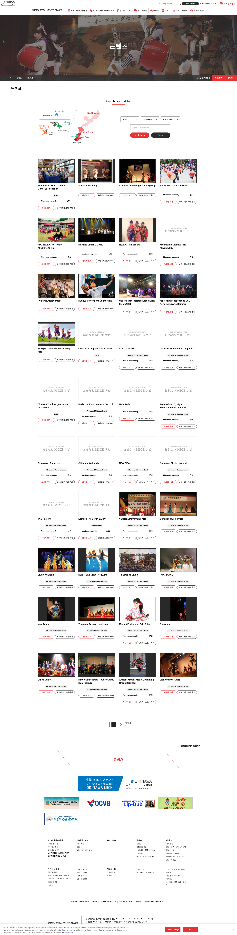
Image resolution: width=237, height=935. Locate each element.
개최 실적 (80, 876)
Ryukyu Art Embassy (49, 463)
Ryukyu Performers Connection (95, 301)
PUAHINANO (166, 575)
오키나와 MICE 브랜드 (57, 856)
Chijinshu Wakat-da (88, 463)
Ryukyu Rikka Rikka (129, 245)
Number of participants (148, 120)
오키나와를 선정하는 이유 (58, 853)
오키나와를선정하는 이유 (103, 10)
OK (190, 930)
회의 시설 (80, 844)
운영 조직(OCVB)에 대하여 (176, 869)
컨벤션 (109, 875)
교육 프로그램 (82, 879)
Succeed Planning (88, 185)
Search (141, 135)
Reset (160, 135)
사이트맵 (169, 879)
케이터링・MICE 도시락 (175, 856)
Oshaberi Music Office (171, 519)
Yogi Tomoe (44, 624)
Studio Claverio (46, 575)
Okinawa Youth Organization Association (53, 406)
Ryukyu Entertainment (49, 301)
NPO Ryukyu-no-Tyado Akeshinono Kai (50, 246)
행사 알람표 (52, 850)
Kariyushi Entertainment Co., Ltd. (96, 404)
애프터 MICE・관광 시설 (145, 856)
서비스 (167, 10)
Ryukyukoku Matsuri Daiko (174, 185)
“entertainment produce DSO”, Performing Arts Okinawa (176, 302)
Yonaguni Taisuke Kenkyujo (93, 624)
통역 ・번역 (170, 850)
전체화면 (218, 78)
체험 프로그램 (142, 847)
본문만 (231, 78)
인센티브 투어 (112, 872)
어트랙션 (140, 853)
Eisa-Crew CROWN (170, 680)
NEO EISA (124, 463)
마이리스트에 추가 (66, 208)
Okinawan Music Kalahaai (173, 463)
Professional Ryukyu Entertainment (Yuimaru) (173, 406)
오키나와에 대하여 (79, 10)
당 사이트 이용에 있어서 (145, 872)
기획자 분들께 (182, 10)
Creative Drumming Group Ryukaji (137, 185)
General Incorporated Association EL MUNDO (137, 302)
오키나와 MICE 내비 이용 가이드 (177, 883)
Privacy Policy (67, 932)
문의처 (168, 872)
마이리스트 (141, 869)
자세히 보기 (46, 208)
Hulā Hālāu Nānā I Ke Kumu (93, 575)
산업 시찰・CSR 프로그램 (146, 850)
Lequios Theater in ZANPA (92, 519)
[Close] (233, 929)
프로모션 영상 (53, 882)
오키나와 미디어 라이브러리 (58, 879)
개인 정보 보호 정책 (173, 876)
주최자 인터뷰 (82, 872)
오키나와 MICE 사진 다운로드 (58, 875)
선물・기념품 (171, 860)
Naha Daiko (125, 404)
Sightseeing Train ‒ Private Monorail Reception (52, 187)
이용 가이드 (190, 3)
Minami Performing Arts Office (135, 624)
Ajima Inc (165, 624)
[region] (118, 929)
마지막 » (128, 724)
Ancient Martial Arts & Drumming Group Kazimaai (136, 681)
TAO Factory (44, 519)
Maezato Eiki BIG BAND (90, 245)
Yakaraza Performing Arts (132, 519)
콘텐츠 (156, 10)
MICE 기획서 (52, 872)
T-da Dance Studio (128, 575)
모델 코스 (51, 885)
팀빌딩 (139, 844)
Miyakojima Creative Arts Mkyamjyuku (173, 246)
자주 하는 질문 (53, 847)
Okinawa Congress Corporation (95, 348)
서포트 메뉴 (198, 10)
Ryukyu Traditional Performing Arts (54, 350)
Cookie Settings (173, 930)
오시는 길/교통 (53, 844)
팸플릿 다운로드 (83, 869)
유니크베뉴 (142, 10)
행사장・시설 (125, 10)
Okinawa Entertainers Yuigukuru (177, 348)
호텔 (78, 847)
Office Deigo (44, 680)
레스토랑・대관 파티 (84, 850)
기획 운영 (169, 844)
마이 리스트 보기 (210, 3)
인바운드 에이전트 (172, 853)
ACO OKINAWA (127, 348)
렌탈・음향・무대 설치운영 (176, 847)
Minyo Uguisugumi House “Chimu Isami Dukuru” (96, 681)
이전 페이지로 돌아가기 (191, 746)
